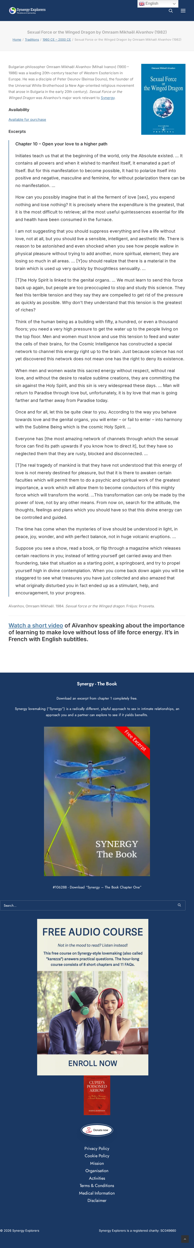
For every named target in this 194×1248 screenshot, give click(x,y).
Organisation (96, 1171)
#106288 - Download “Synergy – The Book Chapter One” (97, 887)
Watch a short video (36, 625)
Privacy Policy (96, 1148)
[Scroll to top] (185, 1238)
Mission (97, 1163)
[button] (183, 10)
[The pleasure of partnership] (27, 10)
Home (17, 39)
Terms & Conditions (97, 1186)
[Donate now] (97, 1130)
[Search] (168, 11)
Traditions (32, 39)
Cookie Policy (97, 1156)
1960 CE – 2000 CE (57, 39)
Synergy (108, 98)
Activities (97, 1178)
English (151, 3)
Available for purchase (27, 119)
